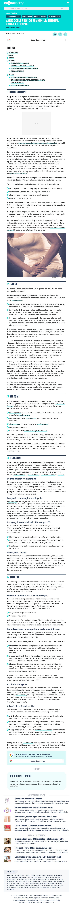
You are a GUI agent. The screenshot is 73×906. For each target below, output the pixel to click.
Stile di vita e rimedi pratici (20, 85)
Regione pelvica (40, 16)
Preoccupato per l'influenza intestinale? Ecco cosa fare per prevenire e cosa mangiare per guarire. (41, 842)
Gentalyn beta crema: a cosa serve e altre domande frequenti (38, 857)
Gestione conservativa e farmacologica (24, 77)
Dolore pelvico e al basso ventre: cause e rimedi (33, 825)
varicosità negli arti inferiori (35, 430)
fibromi (61, 474)
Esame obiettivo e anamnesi (20, 63)
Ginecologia (27, 16)
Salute (14, 13)
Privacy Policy (45, 900)
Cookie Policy (55, 900)
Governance (35, 902)
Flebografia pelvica (17, 71)
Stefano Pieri (28, 742)
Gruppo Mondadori (47, 902)
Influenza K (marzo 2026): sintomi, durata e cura (33, 848)
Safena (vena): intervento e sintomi (28, 798)
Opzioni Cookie (24, 902)
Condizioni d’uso (19, 900)
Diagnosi (12, 60)
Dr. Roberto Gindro (13, 28)
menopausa (17, 300)
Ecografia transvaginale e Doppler (22, 66)
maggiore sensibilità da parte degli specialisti (37, 143)
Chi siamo (17, 898)
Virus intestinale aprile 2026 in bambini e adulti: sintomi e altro (39, 839)
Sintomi (11, 58)
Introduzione (13, 52)
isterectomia (21, 695)
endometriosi (19, 474)
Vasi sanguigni (54, 16)
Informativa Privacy (32, 900)
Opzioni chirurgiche (17, 83)
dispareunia (31, 418)
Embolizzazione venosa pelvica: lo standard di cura (28, 80)
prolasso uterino (48, 474)
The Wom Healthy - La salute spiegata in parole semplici (14, 3)
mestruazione (24, 415)
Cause (11, 55)
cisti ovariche (33, 474)
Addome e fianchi (13, 16)
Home (8, 13)
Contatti (25, 898)
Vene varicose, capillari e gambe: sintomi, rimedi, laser (36, 816)
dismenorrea (14, 424)
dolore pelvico (15, 412)
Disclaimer (44, 898)
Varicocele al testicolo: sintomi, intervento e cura (34, 807)
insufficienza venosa (43, 730)
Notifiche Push (54, 898)
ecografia (12, 501)
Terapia (11, 75)
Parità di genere (34, 898)
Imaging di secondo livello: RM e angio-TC (24, 68)
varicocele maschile (18, 173)
